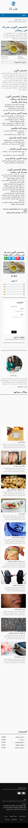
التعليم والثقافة (19, 745)
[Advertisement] (14, 229)
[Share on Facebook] (22, 258)
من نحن (6, 816)
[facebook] (24, 793)
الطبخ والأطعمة (19, 742)
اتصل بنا (20, 819)
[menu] (3, 15)
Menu (24, 15)
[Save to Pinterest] (18, 258)
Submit (14, 332)
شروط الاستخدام (22, 816)
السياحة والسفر (19, 747)
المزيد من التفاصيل (22, 386)
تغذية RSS (8, 819)
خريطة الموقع (14, 819)
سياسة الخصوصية (13, 816)
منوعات (21, 739)
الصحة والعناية (19, 737)
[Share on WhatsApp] (6, 258)
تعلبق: (21, 314)
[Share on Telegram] (10, 258)
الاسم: (21, 308)
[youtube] (19, 793)
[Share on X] (14, 258)
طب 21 (25, 19)
